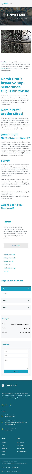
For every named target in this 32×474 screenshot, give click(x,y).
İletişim (4, 411)
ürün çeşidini (4, 68)
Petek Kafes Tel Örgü (9, 268)
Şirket (18, 438)
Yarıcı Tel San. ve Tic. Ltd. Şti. (11, 461)
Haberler (4, 451)
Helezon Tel (7, 265)
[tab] (16, 288)
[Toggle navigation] (25, 3)
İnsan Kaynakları (20, 448)
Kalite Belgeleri (20, 445)
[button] (16, 288)
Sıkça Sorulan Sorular (21, 451)
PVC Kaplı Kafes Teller (10, 258)
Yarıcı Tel (3, 62)
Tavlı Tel (6, 271)
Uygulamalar (4, 448)
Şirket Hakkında (20, 442)
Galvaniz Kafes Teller (9, 254)
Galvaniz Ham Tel (8, 261)
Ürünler (3, 445)
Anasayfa (4, 442)
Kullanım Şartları (15, 467)
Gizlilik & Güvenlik (6, 467)
